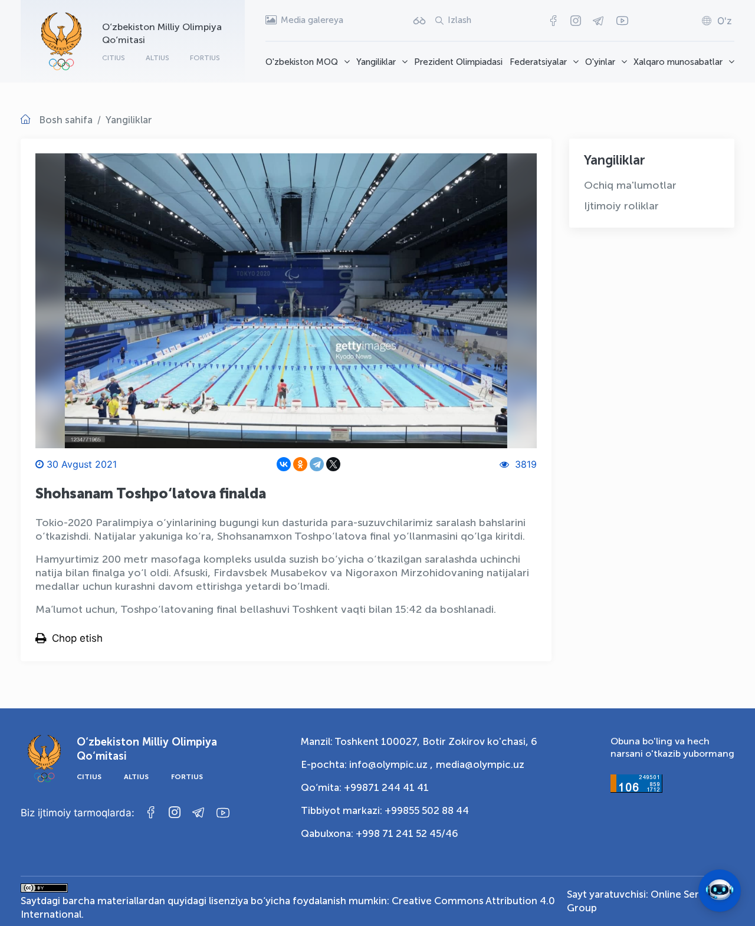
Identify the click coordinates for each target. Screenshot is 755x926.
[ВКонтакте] (284, 464)
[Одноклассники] (300, 464)
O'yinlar (600, 62)
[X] (333, 464)
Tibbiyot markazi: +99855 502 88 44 (385, 810)
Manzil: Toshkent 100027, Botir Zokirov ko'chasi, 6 (419, 741)
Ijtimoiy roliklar (621, 205)
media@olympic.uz (480, 764)
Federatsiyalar (538, 62)
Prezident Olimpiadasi (458, 62)
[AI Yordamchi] (719, 890)
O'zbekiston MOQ (301, 62)
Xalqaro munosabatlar (678, 62)
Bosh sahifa (66, 120)
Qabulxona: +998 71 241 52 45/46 (379, 833)
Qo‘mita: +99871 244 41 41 (365, 787)
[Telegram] (317, 464)
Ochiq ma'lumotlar (630, 185)
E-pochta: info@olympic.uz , (367, 764)
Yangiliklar (376, 62)
